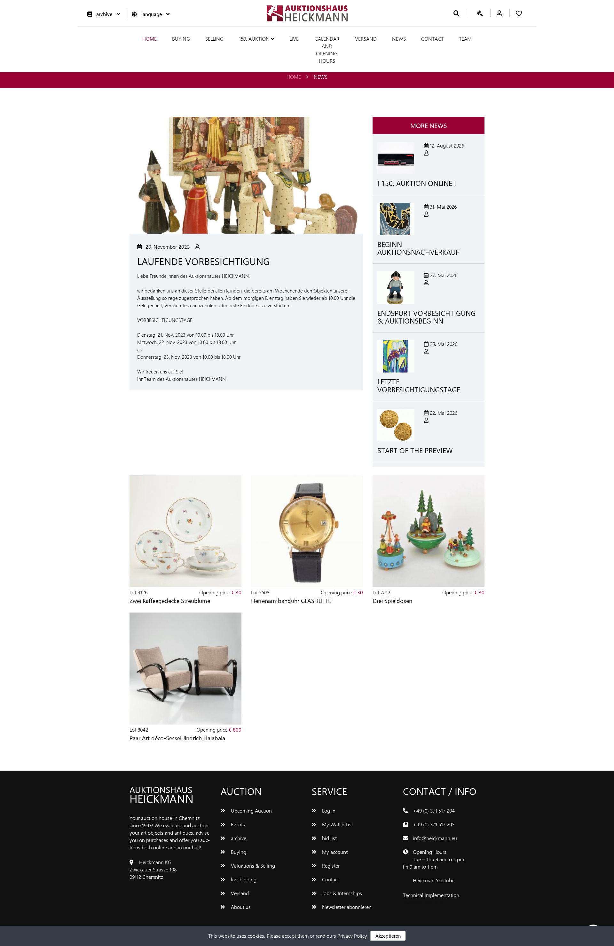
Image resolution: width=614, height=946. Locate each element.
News (399, 38)
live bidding (243, 879)
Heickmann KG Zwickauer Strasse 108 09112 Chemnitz (153, 869)
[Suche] (456, 13)
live (294, 38)
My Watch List (337, 824)
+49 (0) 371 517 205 (433, 824)
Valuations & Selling (252, 865)
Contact (432, 38)
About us (240, 906)
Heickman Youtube (433, 880)
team (465, 38)
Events (237, 824)
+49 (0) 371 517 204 (434, 810)
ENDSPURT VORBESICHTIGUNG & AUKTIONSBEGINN (426, 316)
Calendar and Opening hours (327, 49)
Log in (328, 810)
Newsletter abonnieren (346, 906)
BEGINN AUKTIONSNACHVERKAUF (418, 248)
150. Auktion (255, 38)
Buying (181, 38)
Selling (214, 38)
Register (330, 865)
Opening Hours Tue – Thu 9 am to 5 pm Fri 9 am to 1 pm (433, 859)
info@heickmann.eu (435, 838)
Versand (366, 38)
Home (149, 38)
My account (334, 851)
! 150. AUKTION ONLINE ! (416, 183)
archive (104, 14)
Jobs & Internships (341, 893)
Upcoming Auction (251, 810)
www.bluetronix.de (423, 902)
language (151, 14)
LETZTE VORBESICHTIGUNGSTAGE (418, 385)
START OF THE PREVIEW (415, 450)
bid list (329, 838)
